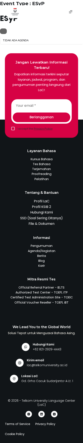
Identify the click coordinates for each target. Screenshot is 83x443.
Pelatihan (41, 179)
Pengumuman (42, 246)
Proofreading (42, 174)
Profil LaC (41, 201)
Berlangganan (42, 117)
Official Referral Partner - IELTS (41, 287)
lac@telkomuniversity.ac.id (47, 365)
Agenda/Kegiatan (41, 251)
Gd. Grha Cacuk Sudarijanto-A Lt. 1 (47, 381)
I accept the (35, 129)
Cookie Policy (14, 434)
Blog (41, 261)
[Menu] (70, 11)
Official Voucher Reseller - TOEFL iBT (41, 302)
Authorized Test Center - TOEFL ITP (42, 292)
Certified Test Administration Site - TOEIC (41, 297)
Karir (41, 266)
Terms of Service (17, 424)
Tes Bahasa (41, 164)
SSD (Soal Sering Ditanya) (41, 218)
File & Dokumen (41, 223)
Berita (41, 256)
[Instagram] (29, 414)
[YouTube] (54, 414)
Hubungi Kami (41, 212)
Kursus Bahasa (42, 159)
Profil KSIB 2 (41, 206)
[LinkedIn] (41, 414)
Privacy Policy (43, 129)
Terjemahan (41, 169)
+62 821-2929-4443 (47, 349)
